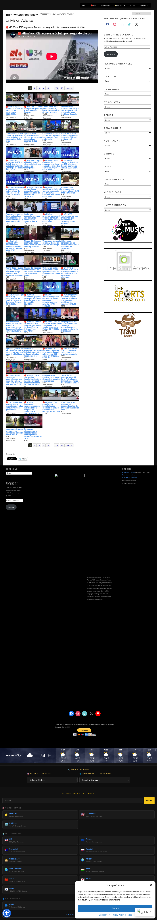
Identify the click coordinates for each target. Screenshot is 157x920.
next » (69, 88)
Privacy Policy (118, 914)
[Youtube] (98, 713)
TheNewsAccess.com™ (22, 15)
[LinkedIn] (122, 24)
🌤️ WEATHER (120, 5)
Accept (115, 908)
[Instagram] (115, 24)
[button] (150, 885)
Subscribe (111, 54)
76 (62, 88)
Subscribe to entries (128, 475)
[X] (136, 24)
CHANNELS (105, 5)
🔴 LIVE (94, 5)
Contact (128, 914)
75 (57, 88)
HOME (83, 5)
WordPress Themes (128, 472)
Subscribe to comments (129, 478)
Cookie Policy (104, 914)
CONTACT (144, 5)
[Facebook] (107, 24)
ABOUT (133, 5)
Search (149, 801)
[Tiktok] (129, 24)
